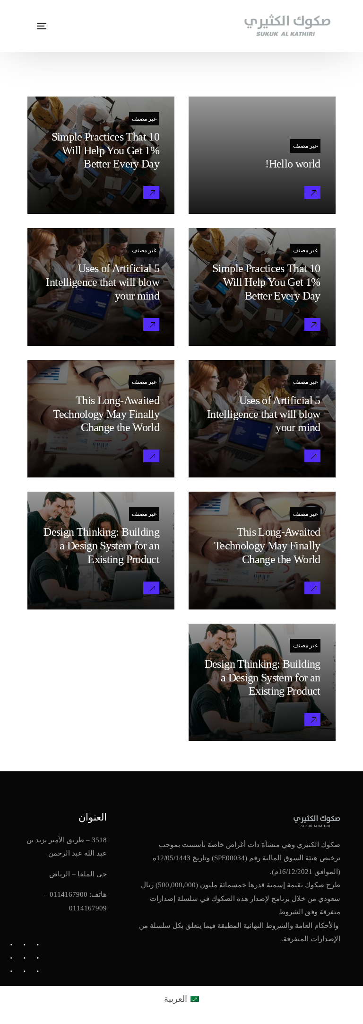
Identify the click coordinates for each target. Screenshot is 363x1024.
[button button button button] (151, 324)
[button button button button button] (312, 456)
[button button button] (312, 324)
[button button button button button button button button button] (312, 719)
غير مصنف (305, 145)
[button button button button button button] (151, 456)
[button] (312, 192)
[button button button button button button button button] (151, 588)
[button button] (151, 192)
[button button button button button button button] (312, 588)
